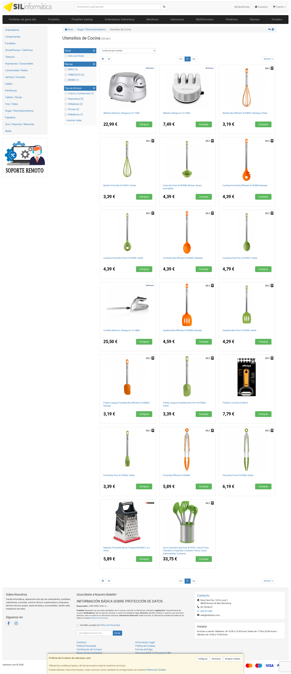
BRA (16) (73, 69)
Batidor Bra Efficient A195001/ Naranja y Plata (245, 113)
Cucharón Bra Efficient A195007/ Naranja (183, 258)
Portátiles (10, 43)
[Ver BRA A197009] (128, 232)
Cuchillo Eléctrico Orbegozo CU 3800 (121, 330)
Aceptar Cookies (232, 659)
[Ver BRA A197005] (128, 449)
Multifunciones (205, 19)
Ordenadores (12, 30)
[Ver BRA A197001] (128, 159)
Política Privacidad (86, 646)
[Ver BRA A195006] (128, 377)
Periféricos (11, 90)
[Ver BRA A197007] (247, 232)
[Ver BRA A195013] (247, 377)
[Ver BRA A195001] (247, 87)
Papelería (10, 117)
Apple (8, 131)
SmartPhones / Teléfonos (19, 50)
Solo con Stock (76, 56)
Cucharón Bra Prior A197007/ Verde (240, 258)
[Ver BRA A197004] (247, 449)
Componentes (12, 36)
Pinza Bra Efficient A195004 (176, 475)
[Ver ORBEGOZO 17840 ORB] (187, 87)
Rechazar (216, 659)
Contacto (262, 7)
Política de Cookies (156, 669)
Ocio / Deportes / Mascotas (19, 124)
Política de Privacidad (99, 618)
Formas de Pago (144, 649)
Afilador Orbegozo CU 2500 (176, 113)
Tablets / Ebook (13, 97)
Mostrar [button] (268, 59)
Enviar (117, 633)
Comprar (144, 124)
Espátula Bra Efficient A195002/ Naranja (182, 330)
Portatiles (54, 19)
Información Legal (145, 642)
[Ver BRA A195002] (187, 304)
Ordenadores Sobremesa (119, 19)
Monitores (152, 19)
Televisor (10, 57)
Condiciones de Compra (89, 649)
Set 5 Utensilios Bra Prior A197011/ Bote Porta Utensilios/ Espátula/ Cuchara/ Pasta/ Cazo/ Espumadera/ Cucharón (186, 550)
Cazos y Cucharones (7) (80, 93)
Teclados (276, 19)
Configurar (202, 659)
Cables (8, 83)
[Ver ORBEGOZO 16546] (128, 87)
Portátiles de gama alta (22, 19)
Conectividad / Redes (16, 70)
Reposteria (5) (75, 98)
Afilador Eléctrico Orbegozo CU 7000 (121, 113)
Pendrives (232, 19)
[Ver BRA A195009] (247, 159)
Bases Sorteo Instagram (89, 653)
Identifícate (243, 7)
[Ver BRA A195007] (187, 232)
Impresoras (177, 19)
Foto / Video (11, 104)
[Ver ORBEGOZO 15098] (128, 304)
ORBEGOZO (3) (76, 74)
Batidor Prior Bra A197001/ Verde (119, 185)
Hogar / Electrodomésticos (19, 110)
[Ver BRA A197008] (187, 159)
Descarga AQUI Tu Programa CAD (153, 653)
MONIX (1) (73, 80)
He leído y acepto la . (100, 625)
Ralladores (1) (75, 114)
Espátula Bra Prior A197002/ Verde (239, 330)
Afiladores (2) (75, 104)
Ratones (255, 19)
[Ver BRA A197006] (187, 377)
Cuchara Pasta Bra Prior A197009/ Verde (123, 258)
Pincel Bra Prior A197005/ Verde (119, 475)
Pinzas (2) (73, 109)
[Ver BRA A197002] (247, 304)
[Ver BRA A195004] (187, 449)
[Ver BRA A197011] (187, 522)
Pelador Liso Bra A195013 (235, 402)
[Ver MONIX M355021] (128, 522)
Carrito (280, 7)
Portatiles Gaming (82, 19)
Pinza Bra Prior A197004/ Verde (238, 475)
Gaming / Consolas (15, 77)
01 (187, 59)
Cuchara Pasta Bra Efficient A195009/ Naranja (245, 185)
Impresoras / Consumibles (19, 63)
